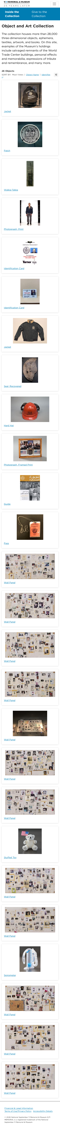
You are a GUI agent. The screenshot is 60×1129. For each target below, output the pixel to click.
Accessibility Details (43, 1111)
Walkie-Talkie (11, 190)
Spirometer (10, 975)
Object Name (32, 75)
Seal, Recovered (12, 386)
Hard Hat (9, 425)
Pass (6, 543)
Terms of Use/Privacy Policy (17, 1111)
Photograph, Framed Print (18, 464)
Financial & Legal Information (18, 1108)
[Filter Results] (56, 75)
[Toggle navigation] (54, 4)
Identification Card (14, 268)
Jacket (7, 111)
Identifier (46, 75)
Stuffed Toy (10, 857)
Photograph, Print (13, 229)
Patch (7, 150)
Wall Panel (9, 582)
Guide (7, 504)
